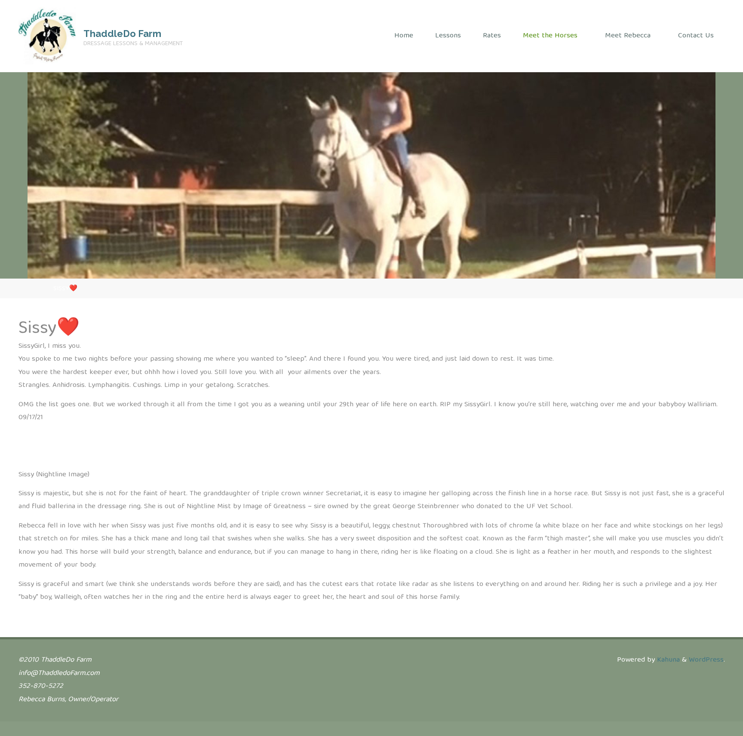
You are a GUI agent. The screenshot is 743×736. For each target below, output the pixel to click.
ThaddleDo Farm (122, 33)
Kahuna (667, 660)
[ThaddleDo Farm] (47, 36)
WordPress (706, 660)
